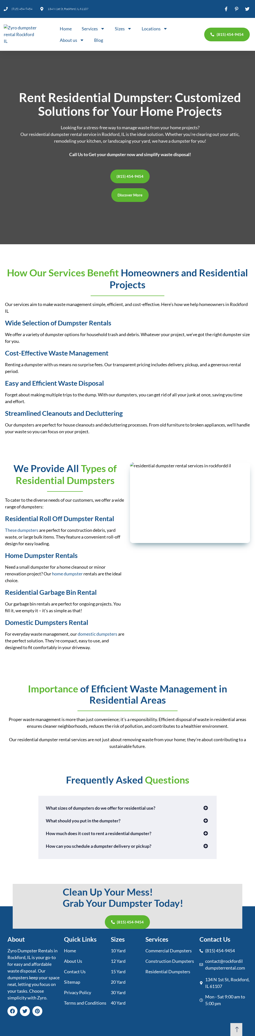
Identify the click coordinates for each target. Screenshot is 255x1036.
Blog (98, 40)
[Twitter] (25, 1011)
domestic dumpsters (97, 634)
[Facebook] (12, 1011)
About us (68, 40)
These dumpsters (21, 530)
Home (66, 28)
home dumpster (67, 573)
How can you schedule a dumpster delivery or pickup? (98, 846)
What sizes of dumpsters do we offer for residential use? (100, 808)
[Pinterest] (37, 1011)
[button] (127, 808)
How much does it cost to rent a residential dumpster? (98, 833)
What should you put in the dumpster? (83, 820)
